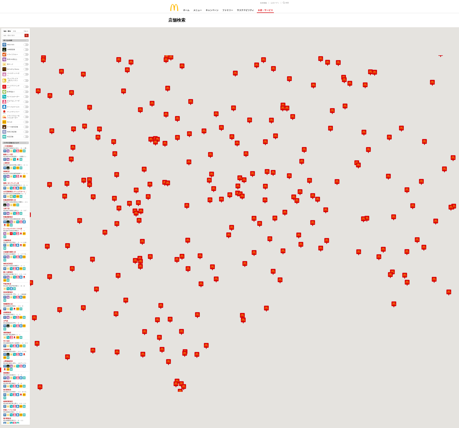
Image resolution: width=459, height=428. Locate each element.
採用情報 (263, 3)
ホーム (186, 10)
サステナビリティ (245, 10)
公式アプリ (275, 3)
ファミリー (227, 10)
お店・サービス (265, 10)
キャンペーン (212, 10)
